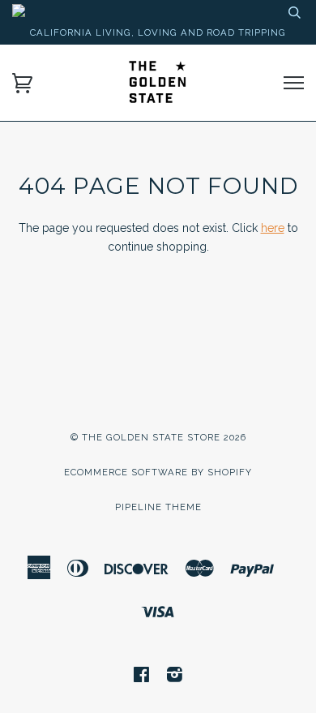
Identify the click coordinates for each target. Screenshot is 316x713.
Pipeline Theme (158, 507)
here (272, 227)
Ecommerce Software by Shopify (158, 472)
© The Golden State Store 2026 (158, 437)
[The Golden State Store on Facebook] (142, 677)
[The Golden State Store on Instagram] (175, 677)
